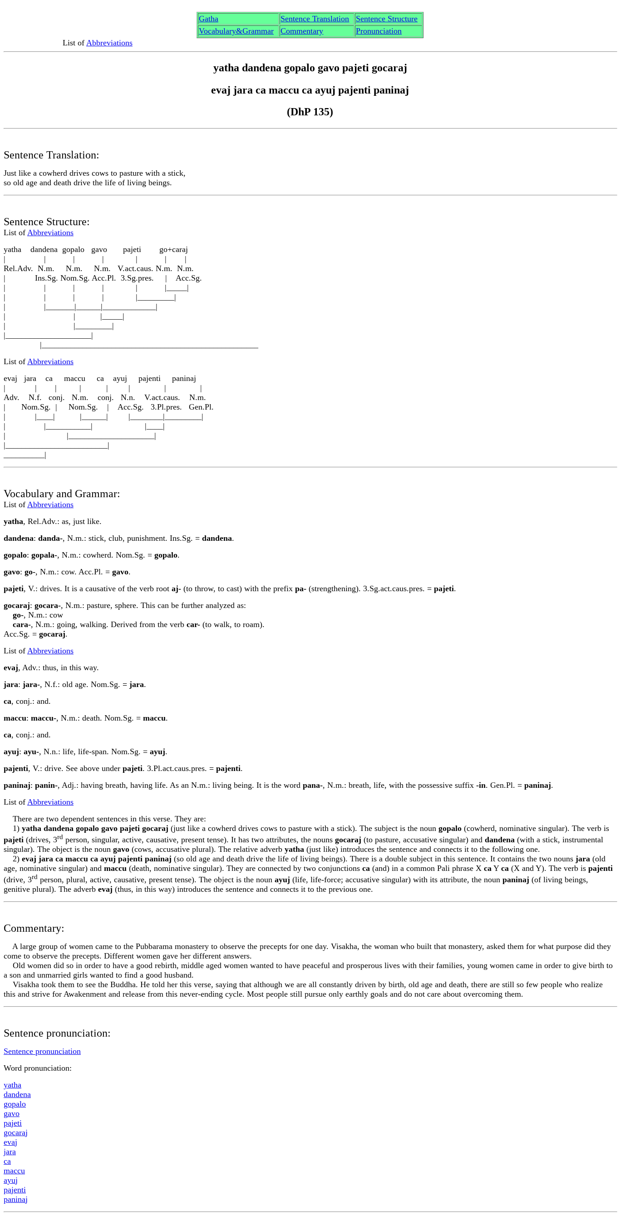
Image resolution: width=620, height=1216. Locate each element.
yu (11, 1180)
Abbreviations (109, 42)
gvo (12, 1113)
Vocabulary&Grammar (236, 30)
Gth (208, 18)
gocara (16, 1132)
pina (16, 1199)
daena (17, 1094)
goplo (15, 1103)
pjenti (15, 1189)
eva (10, 1142)
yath (12, 1084)
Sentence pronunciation (42, 1051)
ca (7, 1161)
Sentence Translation (314, 18)
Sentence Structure (387, 18)
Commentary (301, 30)
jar (10, 1151)
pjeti (13, 1122)
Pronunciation (379, 30)
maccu (14, 1170)
